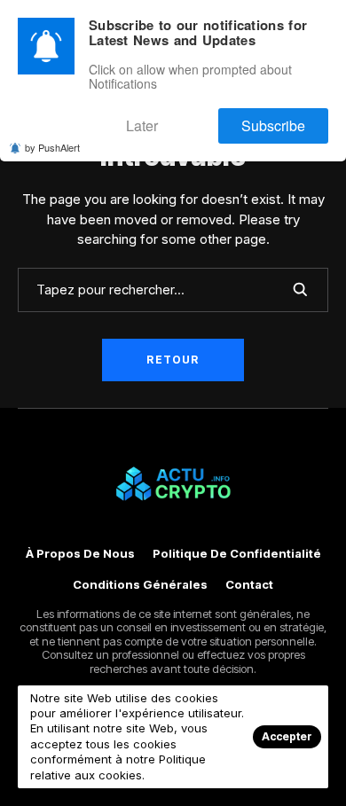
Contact (249, 584)
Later (181, 119)
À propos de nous (80, 553)
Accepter (287, 736)
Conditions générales (140, 584)
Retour (172, 359)
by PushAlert (52, 137)
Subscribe (286, 119)
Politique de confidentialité (237, 553)
